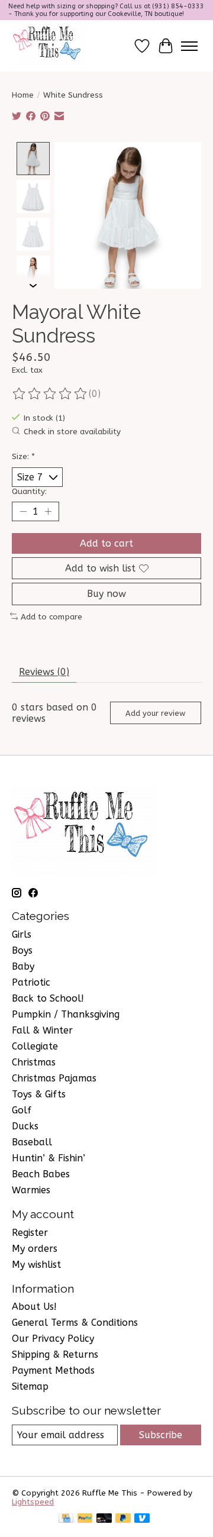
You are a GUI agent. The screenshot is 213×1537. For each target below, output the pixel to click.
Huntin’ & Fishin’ (48, 1158)
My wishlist (36, 1264)
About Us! (34, 1306)
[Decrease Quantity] (23, 511)
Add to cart (106, 543)
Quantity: (29, 491)
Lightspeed (33, 1501)
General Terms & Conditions (75, 1322)
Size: (23, 456)
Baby (23, 966)
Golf (21, 1110)
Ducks (25, 1126)
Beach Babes (41, 1174)
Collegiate (35, 1046)
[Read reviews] (50, 394)
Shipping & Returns (55, 1354)
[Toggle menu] (189, 46)
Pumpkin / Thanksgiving (66, 1014)
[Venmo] (142, 1519)
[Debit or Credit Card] (104, 1519)
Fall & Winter (42, 1030)
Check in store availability (72, 431)
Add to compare (51, 616)
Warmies (31, 1190)
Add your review (155, 713)
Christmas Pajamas (54, 1078)
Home (23, 95)
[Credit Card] (66, 1519)
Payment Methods (53, 1370)
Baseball (32, 1142)
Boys (22, 950)
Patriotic (31, 982)
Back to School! (48, 998)
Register (30, 1232)
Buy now (106, 593)
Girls (21, 934)
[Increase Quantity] (48, 511)
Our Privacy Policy (53, 1338)
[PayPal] (85, 1519)
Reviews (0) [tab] (44, 671)
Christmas (34, 1062)
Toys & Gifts (39, 1094)
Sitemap (30, 1386)
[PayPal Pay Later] (123, 1519)
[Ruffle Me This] (48, 46)
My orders (34, 1248)
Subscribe (160, 1435)
